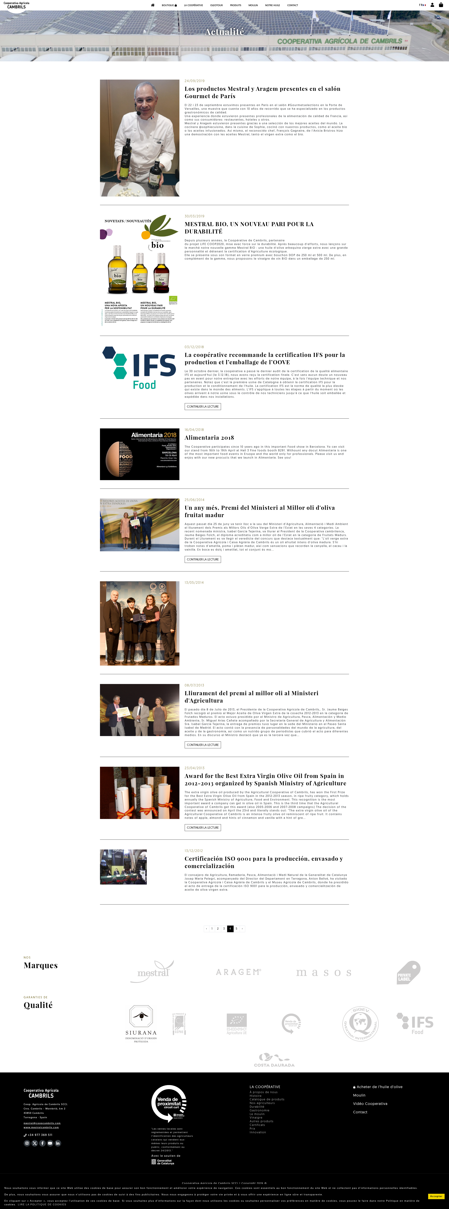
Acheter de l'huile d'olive (379, 1087)
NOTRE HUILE (272, 5)
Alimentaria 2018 (209, 437)
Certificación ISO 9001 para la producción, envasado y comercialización (264, 862)
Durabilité (257, 1107)
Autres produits (262, 1121)
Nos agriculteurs (262, 1103)
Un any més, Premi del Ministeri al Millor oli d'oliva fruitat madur (260, 511)
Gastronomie (260, 1110)
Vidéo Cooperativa (370, 1104)
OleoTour (216, 5)
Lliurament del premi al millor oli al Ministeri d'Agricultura (252, 696)
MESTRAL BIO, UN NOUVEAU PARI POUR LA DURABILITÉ (249, 227)
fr (421, 5)
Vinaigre (256, 1117)
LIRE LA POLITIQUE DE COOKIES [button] (42, 1204)
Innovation (258, 1132)
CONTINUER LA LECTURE (203, 406)
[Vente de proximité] (291, 1023)
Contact (292, 5)
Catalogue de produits (267, 1099)
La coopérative (193, 5)
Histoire (256, 1096)
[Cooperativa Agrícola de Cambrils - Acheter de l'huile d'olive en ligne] (153, 5)
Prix (252, 1128)
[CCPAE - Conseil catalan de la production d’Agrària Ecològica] (179, 1023)
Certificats (257, 1125)
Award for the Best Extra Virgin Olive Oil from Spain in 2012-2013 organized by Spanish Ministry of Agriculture (266, 779)
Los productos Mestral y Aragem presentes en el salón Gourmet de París (263, 92)
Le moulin (257, 1114)
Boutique (168, 5)
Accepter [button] (436, 1196)
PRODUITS (235, 5)
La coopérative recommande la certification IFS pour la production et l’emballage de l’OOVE (265, 358)
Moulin (253, 5)
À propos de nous (264, 1092)
